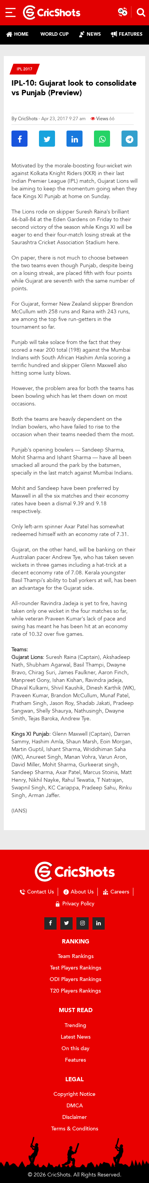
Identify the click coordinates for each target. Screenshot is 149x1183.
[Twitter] (66, 923)
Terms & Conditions (74, 1128)
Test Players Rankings (75, 967)
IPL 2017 (24, 68)
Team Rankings (76, 956)
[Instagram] (82, 923)
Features (75, 1060)
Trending (75, 1025)
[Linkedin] (98, 923)
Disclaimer (74, 1117)
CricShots (27, 119)
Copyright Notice (74, 1094)
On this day (75, 1048)
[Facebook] (50, 923)
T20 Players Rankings (75, 990)
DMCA (74, 1105)
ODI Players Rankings (75, 979)
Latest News (76, 1037)
